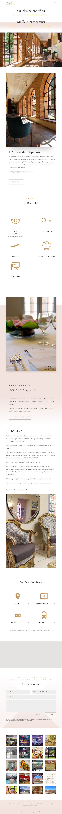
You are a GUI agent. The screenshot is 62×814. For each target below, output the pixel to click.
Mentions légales (49, 804)
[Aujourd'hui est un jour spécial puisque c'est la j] (11, 778)
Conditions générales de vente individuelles (37, 802)
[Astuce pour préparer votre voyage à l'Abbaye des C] (11, 753)
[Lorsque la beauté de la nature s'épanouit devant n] (11, 740)
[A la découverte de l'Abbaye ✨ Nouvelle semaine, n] (24, 778)
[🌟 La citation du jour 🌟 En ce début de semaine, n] (50, 753)
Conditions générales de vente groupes (17, 804)
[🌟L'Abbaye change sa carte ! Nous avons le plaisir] (24, 765)
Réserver (16, 182)
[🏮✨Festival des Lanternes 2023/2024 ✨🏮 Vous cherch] (24, 753)
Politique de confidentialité (36, 804)
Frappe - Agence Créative (34, 812)
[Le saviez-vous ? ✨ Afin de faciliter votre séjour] (11, 791)
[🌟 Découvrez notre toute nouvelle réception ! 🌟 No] (37, 753)
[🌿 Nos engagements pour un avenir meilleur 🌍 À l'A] (50, 740)
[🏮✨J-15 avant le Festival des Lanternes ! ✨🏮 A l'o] (24, 740)
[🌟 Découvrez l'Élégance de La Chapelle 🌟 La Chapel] (37, 740)
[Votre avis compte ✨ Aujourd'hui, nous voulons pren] (50, 765)
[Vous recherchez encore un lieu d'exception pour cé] (37, 791)
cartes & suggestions (20, 417)
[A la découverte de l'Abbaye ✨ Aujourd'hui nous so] (37, 765)
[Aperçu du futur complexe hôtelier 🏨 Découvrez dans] (24, 791)
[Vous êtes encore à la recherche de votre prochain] (37, 778)
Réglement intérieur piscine (30, 805)
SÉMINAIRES (15, 276)
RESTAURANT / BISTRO (46, 256)
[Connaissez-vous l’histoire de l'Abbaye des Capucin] (50, 778)
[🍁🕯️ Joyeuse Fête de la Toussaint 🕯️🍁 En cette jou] (11, 765)
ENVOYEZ (50, 714)
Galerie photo (20, 802)
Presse (13, 802)
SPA (15, 231)
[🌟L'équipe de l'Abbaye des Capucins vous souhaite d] (50, 791)
